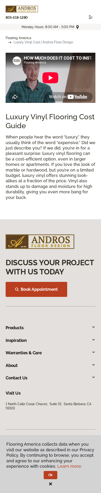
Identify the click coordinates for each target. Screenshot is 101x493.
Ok (50, 475)
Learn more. (69, 466)
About (12, 365)
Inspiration (16, 340)
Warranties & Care (24, 352)
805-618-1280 (17, 17)
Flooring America (18, 38)
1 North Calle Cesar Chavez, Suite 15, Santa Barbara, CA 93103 (48, 406)
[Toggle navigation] (90, 17)
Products (15, 327)
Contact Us (16, 377)
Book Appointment (39, 289)
